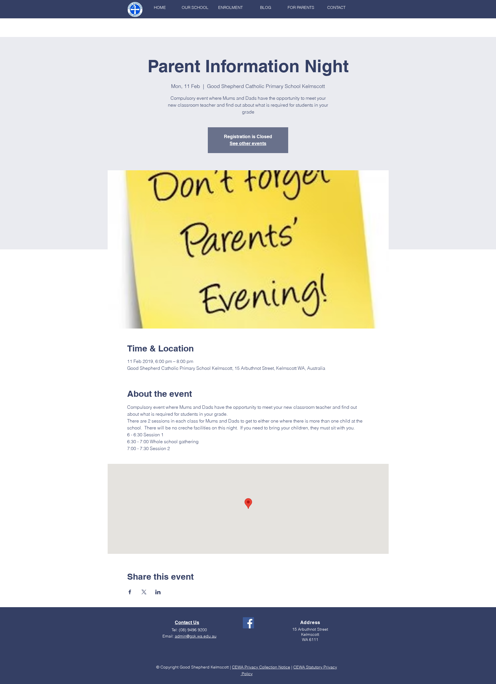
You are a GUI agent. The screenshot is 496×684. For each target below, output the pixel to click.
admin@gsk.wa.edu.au (195, 636)
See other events (248, 143)
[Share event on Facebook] (130, 592)
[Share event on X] (144, 592)
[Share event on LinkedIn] (158, 592)
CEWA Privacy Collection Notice (261, 667)
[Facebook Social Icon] (248, 622)
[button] (195, 7)
